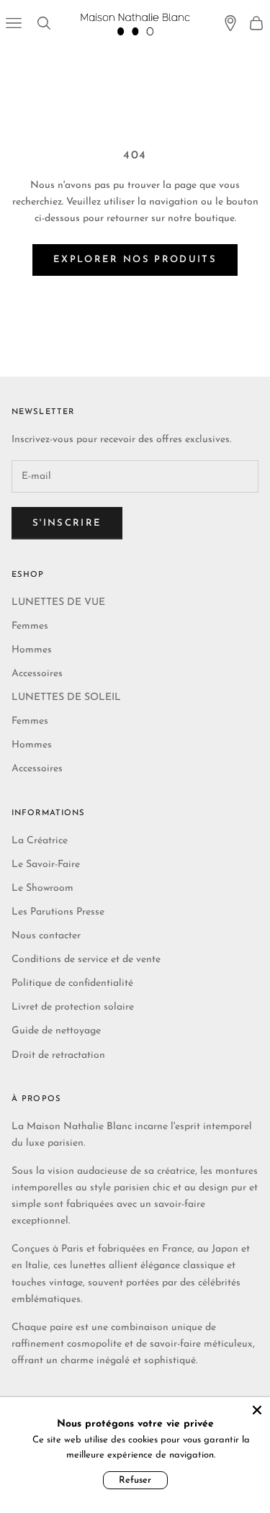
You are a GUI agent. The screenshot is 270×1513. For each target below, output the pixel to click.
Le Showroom (42, 888)
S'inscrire (67, 523)
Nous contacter (46, 935)
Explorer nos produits (135, 259)
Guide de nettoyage (56, 1030)
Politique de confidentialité (72, 983)
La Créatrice (40, 840)
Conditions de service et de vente (86, 959)
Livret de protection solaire (73, 1007)
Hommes (32, 650)
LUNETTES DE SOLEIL (66, 697)
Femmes (30, 626)
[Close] (257, 1410)
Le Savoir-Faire (46, 864)
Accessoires (37, 673)
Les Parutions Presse (58, 912)
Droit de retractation (58, 1055)
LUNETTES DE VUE (58, 602)
